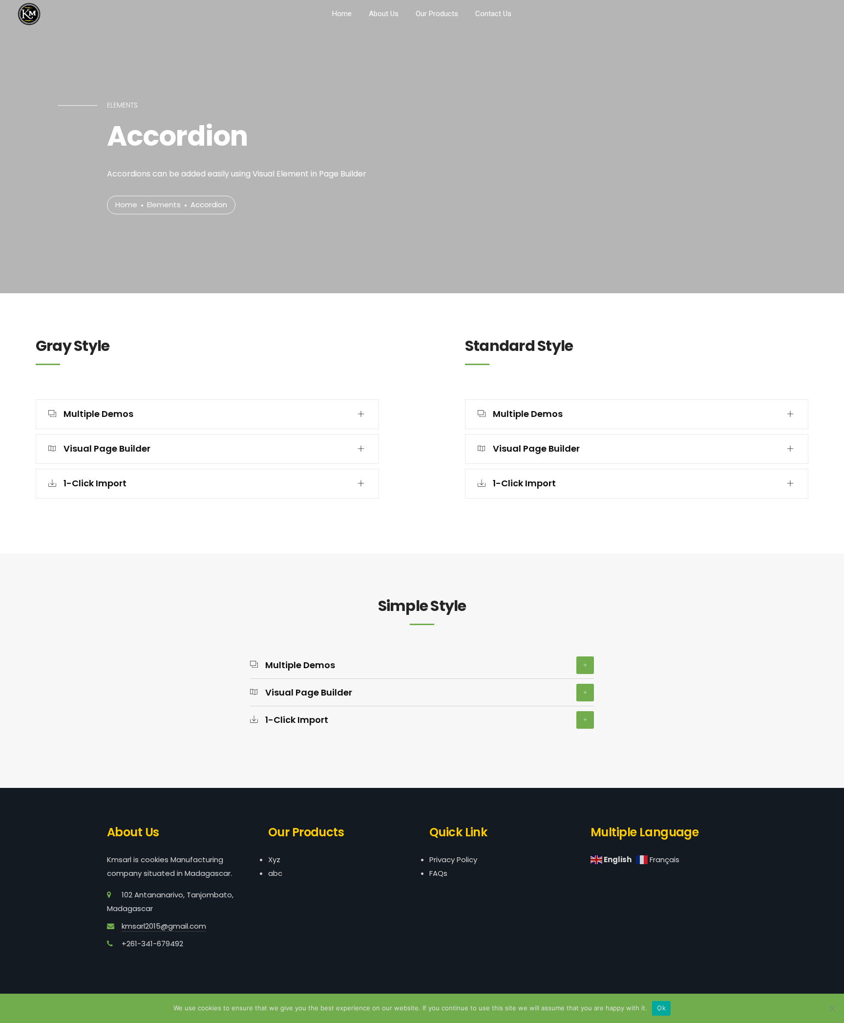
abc (275, 873)
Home (342, 13)
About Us (384, 13)
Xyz (274, 859)
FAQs (438, 873)
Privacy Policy (453, 859)
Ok (661, 1008)
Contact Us (493, 13)
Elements (164, 205)
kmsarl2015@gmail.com (164, 926)
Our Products (437, 13)
